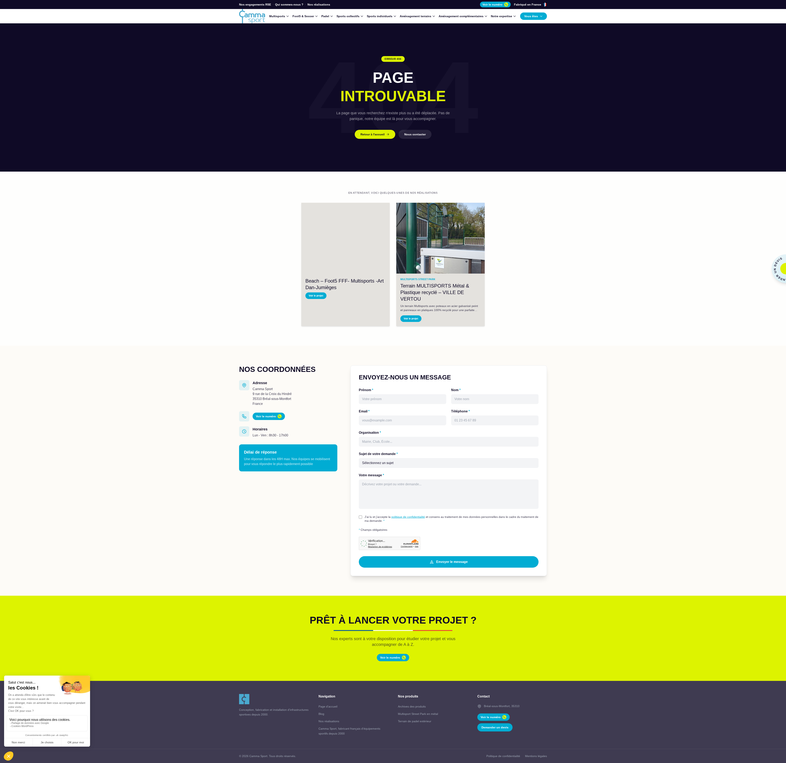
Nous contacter (415, 134)
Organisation (370, 432)
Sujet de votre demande (378, 454)
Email (364, 411)
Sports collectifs (348, 16)
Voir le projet (316, 295)
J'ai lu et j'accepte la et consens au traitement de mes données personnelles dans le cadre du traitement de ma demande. (451, 518)
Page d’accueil (327, 706)
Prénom (366, 390)
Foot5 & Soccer (303, 16)
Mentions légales (536, 756)
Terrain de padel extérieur (414, 721)
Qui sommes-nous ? (289, 4)
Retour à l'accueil (372, 134)
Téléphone (460, 411)
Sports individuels (379, 16)
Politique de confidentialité (503, 756)
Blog (321, 713)
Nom (456, 390)
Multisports (277, 16)
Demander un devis (494, 727)
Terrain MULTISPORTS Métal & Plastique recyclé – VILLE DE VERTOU (434, 292)
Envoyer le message (452, 562)
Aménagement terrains (415, 16)
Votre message (371, 475)
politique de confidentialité (408, 516)
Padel (325, 16)
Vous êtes (531, 16)
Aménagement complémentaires (461, 16)
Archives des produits (412, 706)
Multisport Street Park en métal (418, 713)
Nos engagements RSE (255, 4)
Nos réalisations (318, 4)
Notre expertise (501, 16)
